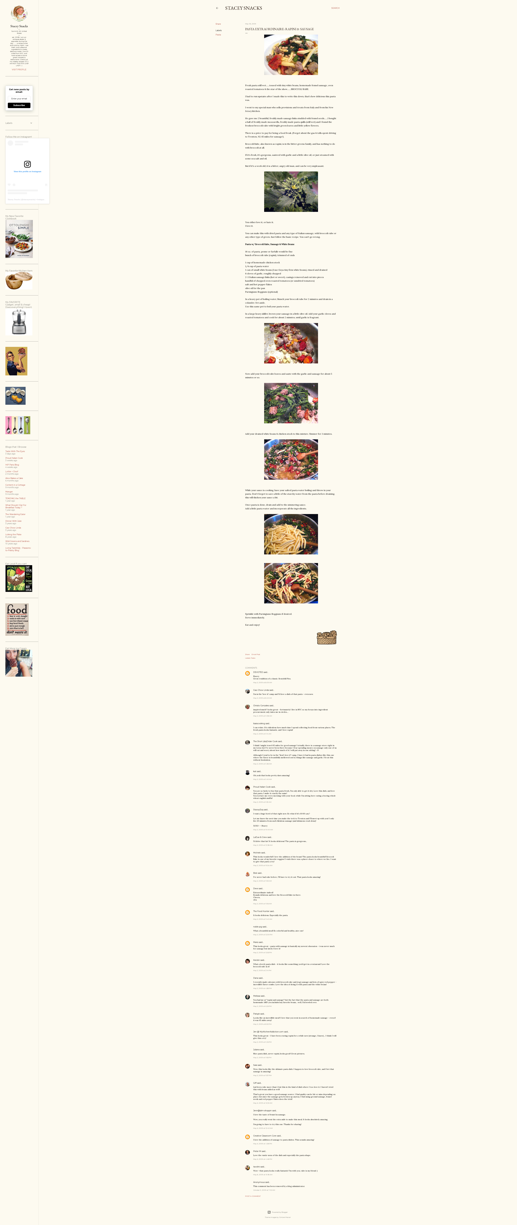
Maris (255, 942)
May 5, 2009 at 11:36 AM (262, 904)
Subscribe (19, 105)
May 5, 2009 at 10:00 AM (263, 830)
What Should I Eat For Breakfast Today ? (15, 506)
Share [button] (218, 24)
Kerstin (256, 960)
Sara (255, 1065)
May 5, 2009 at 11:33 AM (262, 881)
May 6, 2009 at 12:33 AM (262, 1103)
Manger (9, 491)
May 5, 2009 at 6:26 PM (262, 1006)
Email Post (256, 654)
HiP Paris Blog (12, 465)
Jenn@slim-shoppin (262, 1110)
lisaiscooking (259, 723)
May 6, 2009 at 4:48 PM (262, 1159)
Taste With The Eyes (15, 451)
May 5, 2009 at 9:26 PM (262, 1042)
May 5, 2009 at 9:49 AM (262, 779)
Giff (254, 1083)
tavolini (256, 1167)
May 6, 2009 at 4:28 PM (262, 1144)
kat (254, 771)
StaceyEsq (258, 809)
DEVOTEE (258, 672)
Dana (255, 978)
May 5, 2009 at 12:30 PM (262, 935)
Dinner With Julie (13, 521)
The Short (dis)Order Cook (265, 741)
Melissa (256, 996)
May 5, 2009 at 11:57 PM (262, 1075)
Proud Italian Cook (262, 787)
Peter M (257, 1151)
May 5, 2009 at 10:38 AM (263, 845)
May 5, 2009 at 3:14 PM (262, 970)
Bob (255, 873)
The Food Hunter (261, 911)
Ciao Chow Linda (261, 690)
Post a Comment (253, 1196)
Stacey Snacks (243, 8)
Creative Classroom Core (264, 1136)
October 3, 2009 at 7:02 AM (264, 1190)
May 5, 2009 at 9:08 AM (262, 716)
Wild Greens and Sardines (17, 541)
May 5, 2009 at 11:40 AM (262, 919)
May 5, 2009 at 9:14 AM (262, 734)
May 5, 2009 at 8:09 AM (262, 682)
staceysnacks (29, 199)
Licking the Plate (13, 534)
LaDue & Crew (260, 837)
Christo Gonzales (261, 705)
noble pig (257, 927)
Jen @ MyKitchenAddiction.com (268, 1032)
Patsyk (256, 1014)
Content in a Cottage (15, 485)
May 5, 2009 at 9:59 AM (262, 802)
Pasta (218, 35)
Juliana (256, 1049)
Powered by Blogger (280, 1212)
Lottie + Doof (11, 471)
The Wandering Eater (15, 514)
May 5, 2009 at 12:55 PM (262, 952)
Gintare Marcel (285, 1217)
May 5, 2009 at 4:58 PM (262, 988)
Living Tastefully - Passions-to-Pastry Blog (18, 549)
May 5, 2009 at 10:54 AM (262, 865)
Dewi (255, 888)
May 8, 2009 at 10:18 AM (262, 1175)
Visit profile (19, 69)
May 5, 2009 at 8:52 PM (262, 1024)
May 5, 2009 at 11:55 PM (262, 1057)
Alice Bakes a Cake (14, 478)
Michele (257, 852)
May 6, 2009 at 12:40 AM (263, 1128)
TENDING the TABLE (15, 498)
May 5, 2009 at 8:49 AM (262, 698)
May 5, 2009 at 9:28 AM (262, 764)
